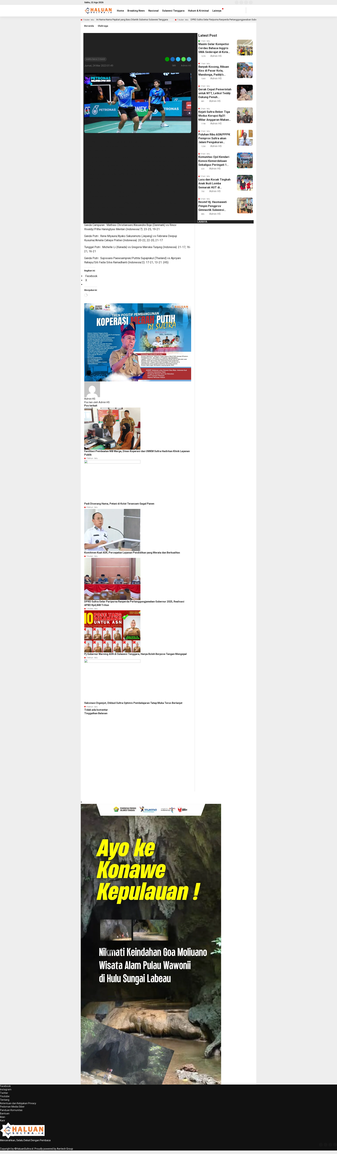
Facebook (5, 1086)
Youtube (4, 1096)
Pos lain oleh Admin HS (97, 402)
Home (120, 10)
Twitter (4, 1093)
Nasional (153, 10)
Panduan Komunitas (11, 1110)
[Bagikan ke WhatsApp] (183, 59)
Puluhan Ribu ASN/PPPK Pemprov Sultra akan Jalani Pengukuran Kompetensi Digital (214, 138)
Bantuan (4, 1113)
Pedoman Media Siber (12, 1106)
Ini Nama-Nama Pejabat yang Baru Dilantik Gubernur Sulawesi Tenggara (132, 19)
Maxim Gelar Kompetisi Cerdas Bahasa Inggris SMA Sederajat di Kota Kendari (213, 48)
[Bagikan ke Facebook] (172, 59)
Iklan (2, 1117)
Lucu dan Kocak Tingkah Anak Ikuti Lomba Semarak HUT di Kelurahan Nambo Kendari (214, 183)
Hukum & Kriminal (198, 10)
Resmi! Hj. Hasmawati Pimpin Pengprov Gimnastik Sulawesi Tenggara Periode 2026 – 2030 (214, 206)
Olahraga (103, 26)
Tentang (4, 1099)
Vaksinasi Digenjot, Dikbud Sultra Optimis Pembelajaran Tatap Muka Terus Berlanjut (133, 703)
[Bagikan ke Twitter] (178, 59)
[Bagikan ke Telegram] (188, 59)
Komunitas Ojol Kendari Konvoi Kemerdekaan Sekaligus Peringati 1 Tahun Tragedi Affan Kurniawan (213, 161)
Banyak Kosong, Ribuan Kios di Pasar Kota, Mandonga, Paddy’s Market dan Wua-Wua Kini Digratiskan (213, 71)
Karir (2, 1120)
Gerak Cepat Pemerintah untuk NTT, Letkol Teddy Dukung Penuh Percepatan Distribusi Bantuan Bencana (214, 93)
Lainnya (216, 10)
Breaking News (136, 10)
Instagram (5, 1089)
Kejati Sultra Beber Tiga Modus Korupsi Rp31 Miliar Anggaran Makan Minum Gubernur (214, 116)
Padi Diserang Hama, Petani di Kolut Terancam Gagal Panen (119, 503)
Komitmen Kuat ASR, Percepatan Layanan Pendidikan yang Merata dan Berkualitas (132, 552)
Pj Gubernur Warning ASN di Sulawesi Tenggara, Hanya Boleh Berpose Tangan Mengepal (135, 654)
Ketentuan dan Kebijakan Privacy (18, 1103)
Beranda (89, 26)
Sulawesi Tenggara (173, 10)
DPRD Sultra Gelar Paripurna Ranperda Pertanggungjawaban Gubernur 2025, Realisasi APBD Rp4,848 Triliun (244, 19)
